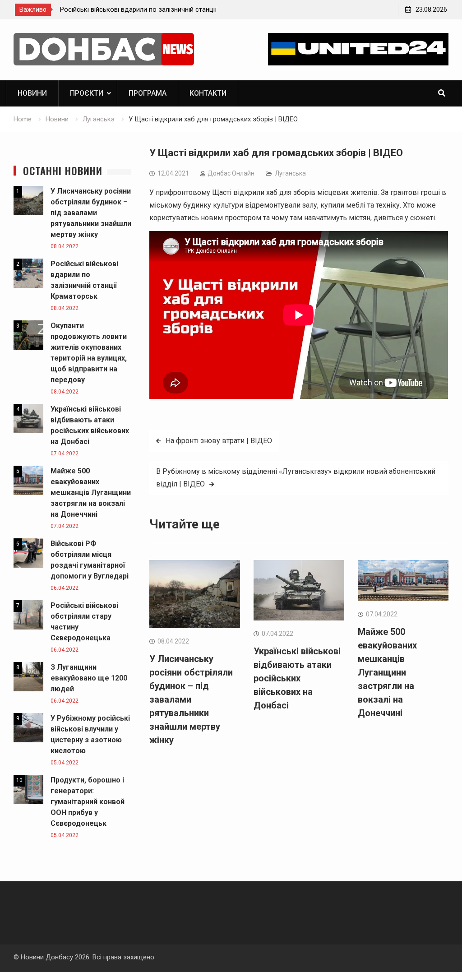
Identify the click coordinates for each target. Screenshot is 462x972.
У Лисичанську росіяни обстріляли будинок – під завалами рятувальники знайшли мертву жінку (191, 699)
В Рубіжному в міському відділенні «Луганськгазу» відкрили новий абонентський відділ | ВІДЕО (295, 477)
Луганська (290, 173)
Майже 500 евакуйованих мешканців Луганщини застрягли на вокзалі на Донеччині (387, 672)
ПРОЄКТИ (86, 93)
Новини (32, 93)
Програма (147, 93)
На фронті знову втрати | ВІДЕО (219, 440)
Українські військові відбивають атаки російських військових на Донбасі (297, 678)
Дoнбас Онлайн (231, 173)
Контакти (207, 93)
